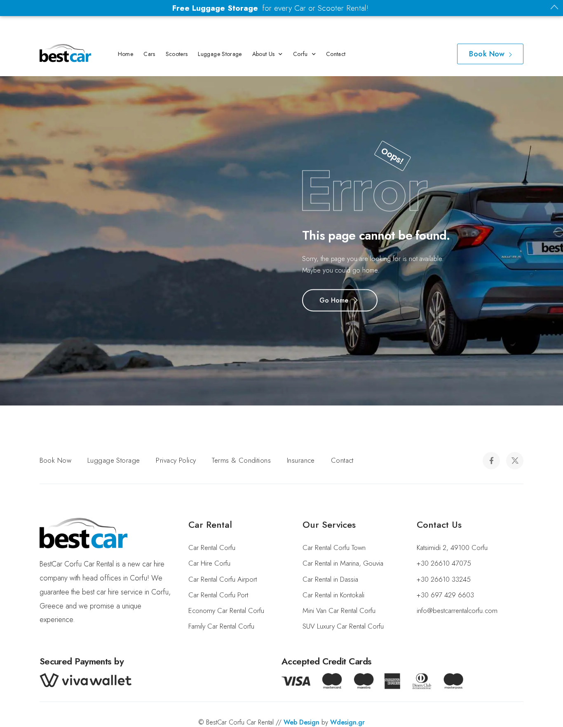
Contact (335, 54)
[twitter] (514, 460)
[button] (10, 716)
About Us (263, 54)
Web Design (301, 722)
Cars (149, 54)
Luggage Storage (220, 54)
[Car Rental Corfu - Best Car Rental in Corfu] (65, 53)
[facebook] (491, 460)
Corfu (300, 54)
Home (125, 54)
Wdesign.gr (347, 722)
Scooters (177, 54)
